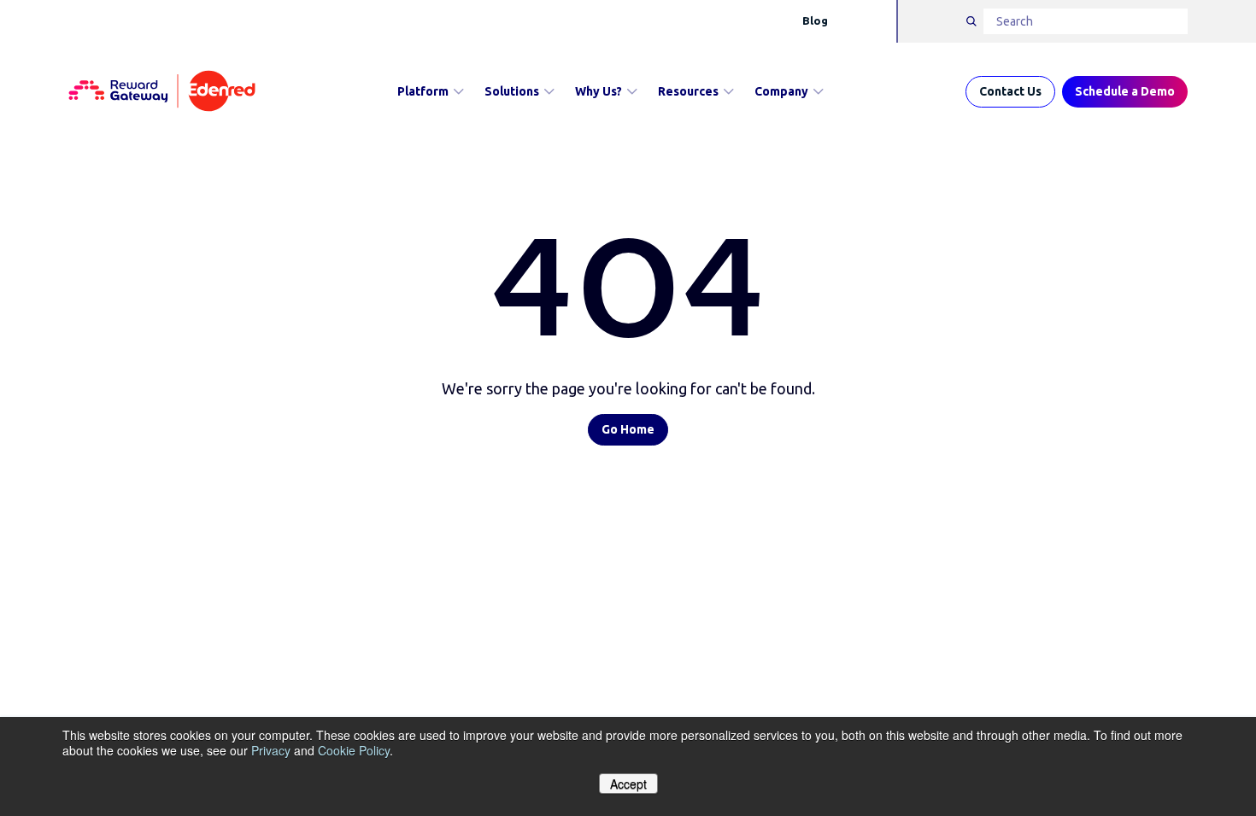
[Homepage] (161, 92)
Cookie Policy (354, 750)
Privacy (271, 750)
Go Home (628, 429)
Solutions (511, 91)
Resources (688, 91)
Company (781, 91)
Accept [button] (628, 783)
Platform (423, 91)
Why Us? (598, 91)
